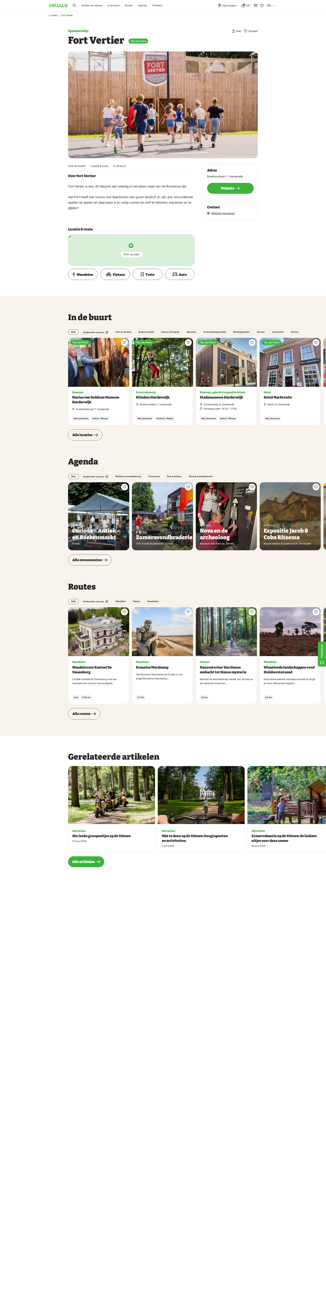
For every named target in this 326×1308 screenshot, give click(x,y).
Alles (73, 332)
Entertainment (146, 392)
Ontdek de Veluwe (91, 5)
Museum (77, 392)
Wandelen (120, 601)
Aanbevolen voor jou (93, 332)
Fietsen (136, 601)
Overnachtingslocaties (214, 332)
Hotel (267, 392)
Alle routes (81, 714)
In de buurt (113, 5)
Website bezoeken (223, 213)
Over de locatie (76, 165)
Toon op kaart (131, 254)
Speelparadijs (78, 31)
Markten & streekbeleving (128, 476)
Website (227, 188)
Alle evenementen (87, 560)
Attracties (191, 332)
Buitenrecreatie (146, 332)
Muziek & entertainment (201, 476)
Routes (129, 5)
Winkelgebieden (241, 332)
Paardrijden (153, 601)
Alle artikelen (83, 862)
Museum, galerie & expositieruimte (222, 392)
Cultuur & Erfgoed (170, 332)
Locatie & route (99, 165)
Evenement (277, 332)
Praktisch (157, 5)
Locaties (53, 15)
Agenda (142, 5)
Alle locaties (82, 435)
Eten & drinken (174, 476)
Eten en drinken (123, 332)
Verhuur (295, 332)
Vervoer (261, 332)
